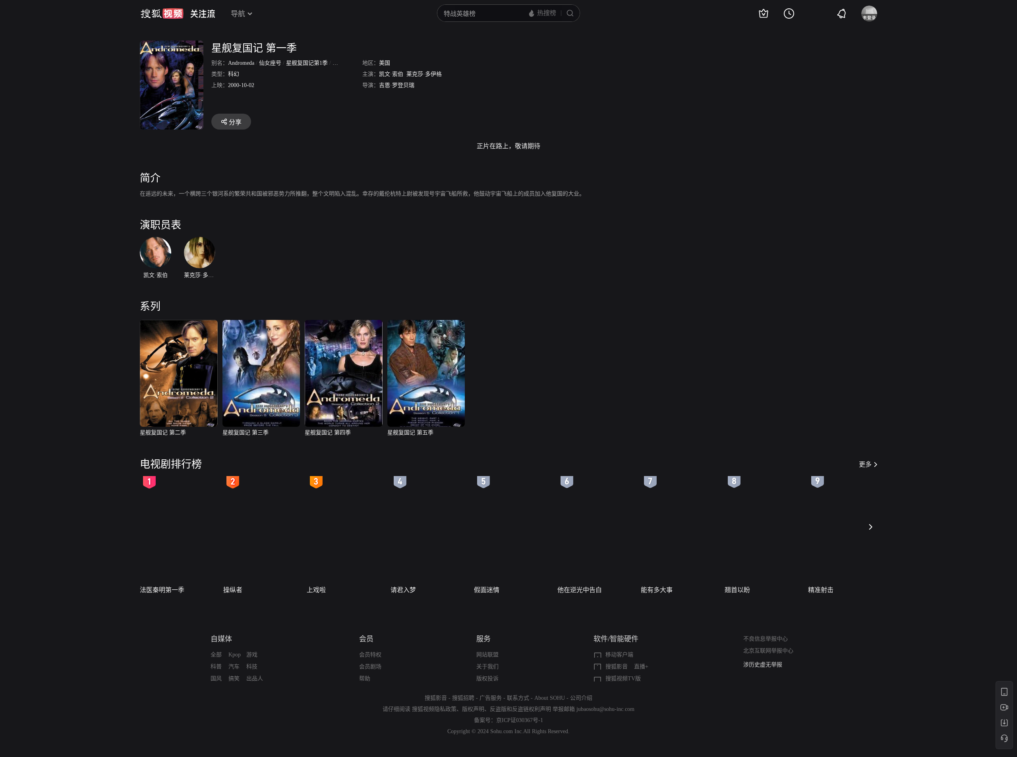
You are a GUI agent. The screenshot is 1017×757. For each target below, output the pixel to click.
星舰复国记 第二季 (163, 433)
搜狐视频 (162, 13)
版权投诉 (487, 678)
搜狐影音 (616, 667)
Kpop (234, 655)
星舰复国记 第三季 (245, 433)
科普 (216, 667)
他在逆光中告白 (579, 590)
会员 (366, 639)
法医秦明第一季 (162, 590)
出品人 (254, 678)
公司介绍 (581, 698)
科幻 (233, 74)
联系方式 (518, 698)
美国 (384, 63)
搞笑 (234, 678)
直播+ (641, 667)
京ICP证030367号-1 (519, 720)
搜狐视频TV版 (623, 678)
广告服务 (490, 698)
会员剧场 (370, 667)
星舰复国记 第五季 (410, 433)
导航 (238, 13)
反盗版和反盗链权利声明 (520, 709)
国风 (216, 678)
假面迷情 (486, 590)
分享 (235, 122)
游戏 (251, 655)
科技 (251, 667)
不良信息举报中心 (765, 639)
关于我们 (487, 667)
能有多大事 (657, 590)
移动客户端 (619, 655)
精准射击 (820, 590)
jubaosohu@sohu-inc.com (605, 709)
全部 (216, 655)
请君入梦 (403, 590)
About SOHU (549, 698)
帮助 (364, 678)
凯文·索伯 (391, 74)
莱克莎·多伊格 (424, 74)
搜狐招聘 (463, 698)
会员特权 (370, 655)
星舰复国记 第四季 (328, 433)
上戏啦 (316, 590)
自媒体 (221, 639)
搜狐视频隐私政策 (434, 709)
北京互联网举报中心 (768, 651)
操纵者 (232, 590)
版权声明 (473, 709)
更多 (865, 464)
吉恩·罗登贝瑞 (396, 85)
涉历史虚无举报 (762, 665)
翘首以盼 (737, 590)
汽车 (234, 667)
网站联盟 (487, 655)
